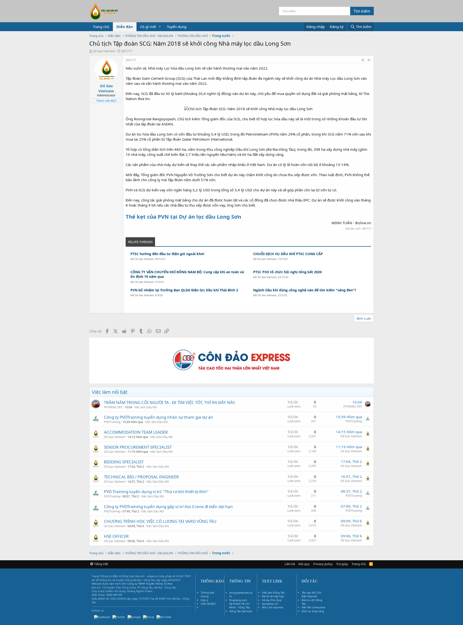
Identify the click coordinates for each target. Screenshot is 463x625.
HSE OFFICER (116, 536)
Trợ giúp (342, 564)
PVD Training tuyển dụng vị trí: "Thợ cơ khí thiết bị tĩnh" (156, 491)
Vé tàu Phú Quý (272, 600)
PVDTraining (112, 422)
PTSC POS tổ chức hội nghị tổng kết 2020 (287, 272)
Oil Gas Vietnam (144, 259)
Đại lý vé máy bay (273, 596)
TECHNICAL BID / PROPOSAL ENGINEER (141, 477)
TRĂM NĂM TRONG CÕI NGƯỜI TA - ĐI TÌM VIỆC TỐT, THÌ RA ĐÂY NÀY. (170, 402)
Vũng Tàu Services (240, 611)
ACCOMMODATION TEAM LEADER (136, 432)
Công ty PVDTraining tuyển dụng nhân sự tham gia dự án (158, 417)
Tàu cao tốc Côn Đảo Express (311, 594)
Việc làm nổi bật (109, 392)
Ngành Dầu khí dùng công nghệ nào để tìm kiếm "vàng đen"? (304, 290)
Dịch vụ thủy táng (313, 611)
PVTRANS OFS (113, 407)
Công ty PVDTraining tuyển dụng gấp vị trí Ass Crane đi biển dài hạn (168, 506)
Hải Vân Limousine (313, 607)
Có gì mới (148, 26)
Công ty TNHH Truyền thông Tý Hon (150, 583)
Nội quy (304, 564)
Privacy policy (323, 564)
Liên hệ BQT (208, 603)
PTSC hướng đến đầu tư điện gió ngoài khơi (167, 253)
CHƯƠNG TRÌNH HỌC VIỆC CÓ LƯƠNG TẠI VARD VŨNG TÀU (160, 521)
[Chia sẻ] (363, 60)
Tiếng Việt (100, 564)
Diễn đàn (124, 26)
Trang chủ (101, 26)
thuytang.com (238, 600)
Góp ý (204, 600)
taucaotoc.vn (270, 603)
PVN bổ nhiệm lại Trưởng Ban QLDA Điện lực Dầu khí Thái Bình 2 (184, 290)
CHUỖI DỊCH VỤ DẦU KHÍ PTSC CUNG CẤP (288, 253)
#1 (369, 60)
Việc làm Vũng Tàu (273, 592)
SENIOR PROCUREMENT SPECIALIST (138, 447)
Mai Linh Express (272, 607)
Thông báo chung (207, 594)
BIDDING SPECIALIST (124, 462)
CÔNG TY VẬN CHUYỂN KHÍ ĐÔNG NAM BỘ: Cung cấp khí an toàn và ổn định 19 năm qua (187, 274)
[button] (160, 26)
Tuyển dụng (176, 26)
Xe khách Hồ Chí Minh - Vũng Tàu (239, 605)
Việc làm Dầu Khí (145, 407)
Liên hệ (290, 564)
